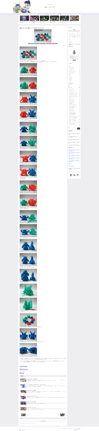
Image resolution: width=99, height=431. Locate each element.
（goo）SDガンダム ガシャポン (23, 366)
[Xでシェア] (31, 43)
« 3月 (69, 39)
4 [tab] (51, 24)
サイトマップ (74, 428)
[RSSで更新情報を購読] (23, 373)
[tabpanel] (24, 19)
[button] (54, 43)
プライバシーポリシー (69, 428)
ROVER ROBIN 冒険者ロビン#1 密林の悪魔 (74, 143)
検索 (78, 128)
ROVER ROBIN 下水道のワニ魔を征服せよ (74, 145)
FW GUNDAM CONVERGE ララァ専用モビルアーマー (74, 140)
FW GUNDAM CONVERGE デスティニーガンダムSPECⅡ (74, 137)
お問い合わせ (64, 428)
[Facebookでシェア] (37, 43)
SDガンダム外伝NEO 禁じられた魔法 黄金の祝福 (74, 134)
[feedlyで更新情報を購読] (21, 373)
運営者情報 (78, 428)
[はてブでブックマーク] (43, 43)
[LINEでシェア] (49, 43)
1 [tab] (47, 24)
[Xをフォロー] (20, 373)
